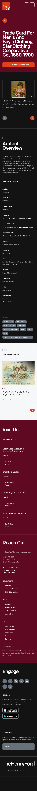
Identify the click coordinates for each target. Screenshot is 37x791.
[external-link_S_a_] (18, 557)
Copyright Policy (27, 782)
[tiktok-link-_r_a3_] (4, 686)
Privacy (8, 785)
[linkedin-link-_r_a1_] (21, 681)
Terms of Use (27, 785)
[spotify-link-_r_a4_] (10, 686)
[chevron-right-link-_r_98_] (32, 410)
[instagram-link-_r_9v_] (10, 681)
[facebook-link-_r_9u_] (4, 681)
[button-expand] (31, 364)
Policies (15, 782)
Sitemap (16, 785)
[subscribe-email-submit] (31, 746)
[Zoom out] (21, 96)
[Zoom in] (16, 96)
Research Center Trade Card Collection (17, 236)
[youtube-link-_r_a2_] (27, 681)
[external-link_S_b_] (18, 559)
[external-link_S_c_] (18, 562)
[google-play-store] (10, 716)
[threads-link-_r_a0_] (16, 681)
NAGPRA (6, 782)
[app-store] (10, 710)
